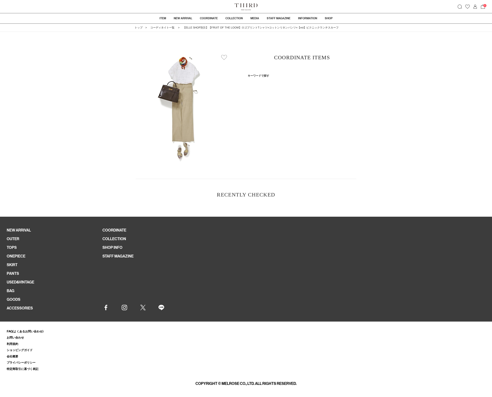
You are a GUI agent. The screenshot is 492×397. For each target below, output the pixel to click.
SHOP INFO (112, 247)
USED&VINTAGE (20, 282)
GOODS (13, 299)
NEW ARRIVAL (19, 230)
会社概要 (12, 356)
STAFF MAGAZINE (118, 256)
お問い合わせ (15, 337)
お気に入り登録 (224, 57)
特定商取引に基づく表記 (22, 368)
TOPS (12, 247)
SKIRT (12, 264)
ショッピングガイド (20, 350)
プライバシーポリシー (21, 362)
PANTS (13, 273)
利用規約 (12, 343)
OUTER (13, 239)
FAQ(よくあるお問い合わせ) (25, 331)
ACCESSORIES (20, 308)
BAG (10, 290)
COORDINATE (114, 230)
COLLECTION (234, 18)
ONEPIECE (16, 256)
